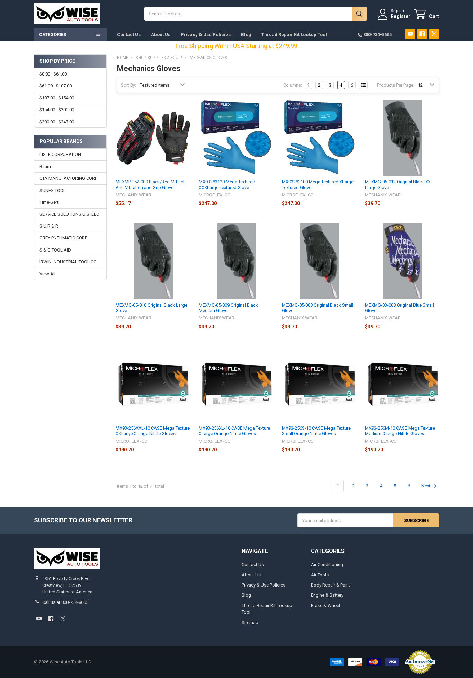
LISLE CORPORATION (60, 154)
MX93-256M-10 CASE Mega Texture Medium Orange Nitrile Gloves (400, 430)
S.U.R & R (48, 226)
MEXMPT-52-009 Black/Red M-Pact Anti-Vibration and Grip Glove (150, 184)
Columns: (292, 85)
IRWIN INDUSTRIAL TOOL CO (68, 261)
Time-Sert (49, 202)
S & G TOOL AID (55, 250)
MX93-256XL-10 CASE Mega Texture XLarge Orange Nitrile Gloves (234, 430)
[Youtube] (410, 34)
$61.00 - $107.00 (55, 85)
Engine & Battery (327, 595)
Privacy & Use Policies (206, 34)
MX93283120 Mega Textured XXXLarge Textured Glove (227, 184)
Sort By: (128, 85)
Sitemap (250, 622)
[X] (434, 34)
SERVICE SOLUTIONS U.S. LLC (69, 214)
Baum (45, 166)
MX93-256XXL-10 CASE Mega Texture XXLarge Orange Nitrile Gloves (153, 430)
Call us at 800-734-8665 (65, 602)
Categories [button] (52, 34)
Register (400, 16)
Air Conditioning (327, 564)
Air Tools (320, 575)
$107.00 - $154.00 (56, 97)
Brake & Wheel (325, 605)
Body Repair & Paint (330, 585)
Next (426, 485)
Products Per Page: (395, 85)
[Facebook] (422, 34)
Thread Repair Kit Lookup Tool (294, 34)
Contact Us (129, 34)
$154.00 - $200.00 (56, 109)
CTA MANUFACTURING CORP (68, 178)
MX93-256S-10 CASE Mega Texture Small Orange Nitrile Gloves (316, 430)
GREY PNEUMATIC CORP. (63, 237)
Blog (246, 34)
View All (47, 273)
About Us (160, 34)
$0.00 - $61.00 (53, 74)
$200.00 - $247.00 (56, 121)
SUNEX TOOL (52, 190)
